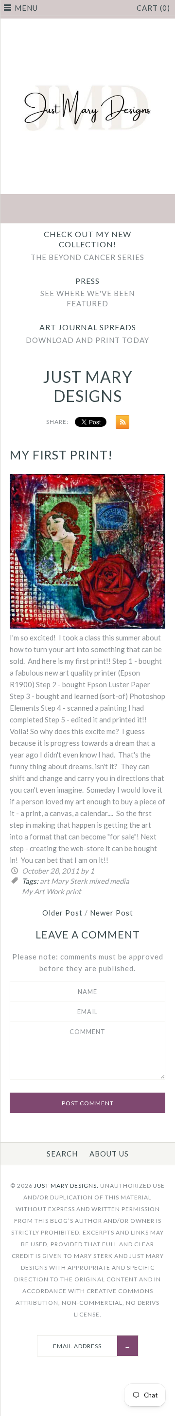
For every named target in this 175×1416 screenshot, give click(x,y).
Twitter (64, 209)
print (73, 891)
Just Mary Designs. (66, 1185)
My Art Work (43, 891)
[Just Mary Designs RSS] (120, 424)
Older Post (62, 912)
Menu (26, 7)
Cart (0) (153, 7)
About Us (109, 1153)
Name (87, 992)
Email (87, 1012)
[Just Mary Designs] (87, 24)
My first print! (61, 454)
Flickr (133, 209)
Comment (87, 1032)
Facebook (41, 209)
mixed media (109, 881)
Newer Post (111, 912)
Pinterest (87, 209)
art (45, 881)
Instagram (110, 209)
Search (62, 1153)
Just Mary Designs (87, 386)
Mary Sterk (69, 881)
